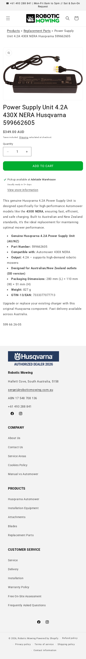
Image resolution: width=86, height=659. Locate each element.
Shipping (23, 137)
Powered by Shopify (47, 638)
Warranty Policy (18, 587)
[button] (8, 18)
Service (13, 560)
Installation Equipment (23, 508)
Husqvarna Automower (23, 499)
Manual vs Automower (23, 474)
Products (13, 31)
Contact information (45, 650)
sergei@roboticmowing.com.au (30, 390)
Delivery (13, 569)
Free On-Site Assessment (25, 596)
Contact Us (15, 447)
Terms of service (44, 644)
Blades (12, 526)
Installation (15, 578)
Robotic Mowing (27, 638)
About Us (14, 438)
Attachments (17, 517)
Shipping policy (66, 644)
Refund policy (69, 638)
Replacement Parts (37, 31)
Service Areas (17, 456)
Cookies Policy (17, 465)
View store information (22, 190)
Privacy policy (23, 644)
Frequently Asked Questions (27, 605)
